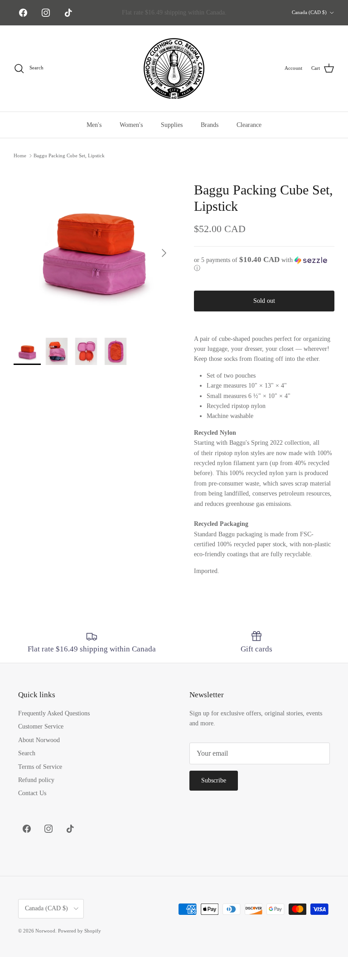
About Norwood (39, 740)
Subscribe (213, 780)
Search (26, 753)
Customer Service (40, 726)
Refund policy (36, 780)
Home (20, 155)
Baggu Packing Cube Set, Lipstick (69, 155)
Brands (209, 124)
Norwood (45, 930)
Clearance (249, 124)
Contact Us (32, 793)
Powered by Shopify (79, 930)
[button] (264, 264)
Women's (131, 124)
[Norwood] (174, 68)
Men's (94, 124)
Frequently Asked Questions (54, 713)
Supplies (172, 124)
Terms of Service (40, 766)
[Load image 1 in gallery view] (94, 248)
